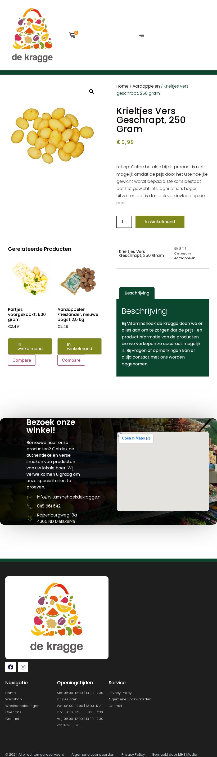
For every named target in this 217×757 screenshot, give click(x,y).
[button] (72, 36)
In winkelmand (160, 222)
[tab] (137, 293)
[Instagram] (23, 667)
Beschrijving (137, 293)
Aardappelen (146, 86)
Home (122, 86)
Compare (21, 360)
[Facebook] (10, 667)
